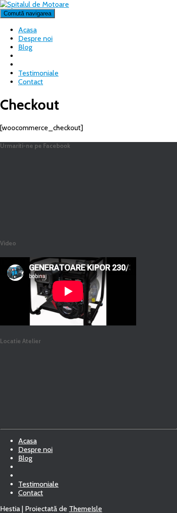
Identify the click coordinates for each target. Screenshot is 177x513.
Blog (25, 47)
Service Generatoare (25, 469)
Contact (30, 81)
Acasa (27, 29)
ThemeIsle (85, 508)
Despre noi (35, 38)
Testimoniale (38, 73)
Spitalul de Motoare (25, 478)
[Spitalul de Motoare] (34, 4)
